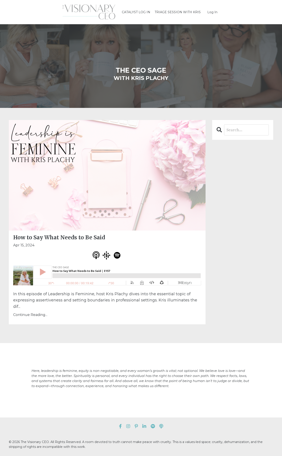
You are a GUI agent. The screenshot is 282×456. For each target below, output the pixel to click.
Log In (212, 12)
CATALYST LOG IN (136, 12)
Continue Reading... (30, 315)
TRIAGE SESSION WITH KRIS (178, 12)
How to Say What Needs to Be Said (59, 237)
